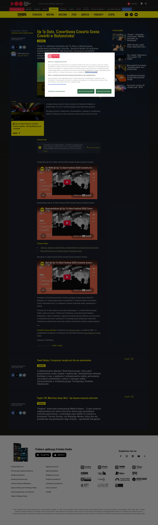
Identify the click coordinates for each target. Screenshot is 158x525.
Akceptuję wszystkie (103, 91)
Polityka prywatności (91, 72)
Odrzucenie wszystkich (86, 91)
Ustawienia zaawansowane (56, 91)
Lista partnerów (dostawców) (57, 84)
